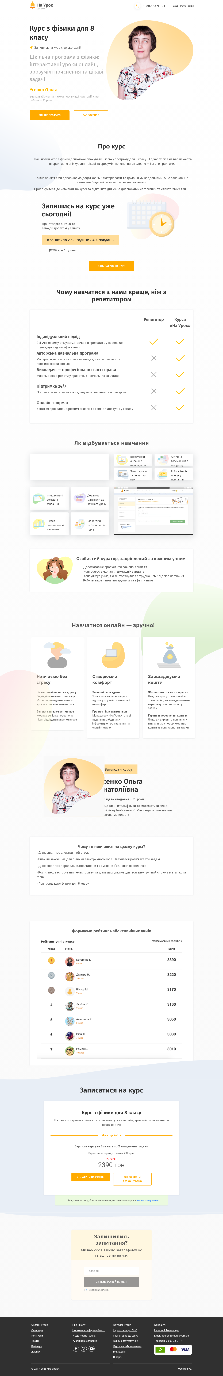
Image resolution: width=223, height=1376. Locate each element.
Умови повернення (148, 1200)
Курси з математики (125, 1340)
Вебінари (36, 1346)
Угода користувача (83, 1335)
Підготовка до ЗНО (125, 1330)
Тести (35, 1340)
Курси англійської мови (127, 1346)
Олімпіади (37, 1330)
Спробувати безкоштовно (132, 1179)
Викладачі (119, 1351)
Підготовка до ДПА (125, 1335)
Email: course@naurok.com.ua (171, 1335)
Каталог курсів (122, 1324)
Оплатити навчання (90, 1177)
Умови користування (84, 1340)
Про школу (78, 1324)
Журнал (35, 1351)
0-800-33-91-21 (154, 6)
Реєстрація (187, 5)
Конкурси (37, 1335)
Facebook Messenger (166, 1330)
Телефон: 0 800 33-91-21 (168, 1340)
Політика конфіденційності (88, 1330)
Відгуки (117, 1357)
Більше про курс (50, 115)
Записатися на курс (111, 266)
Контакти (160, 1324)
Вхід (175, 5)
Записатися (91, 115)
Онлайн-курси (39, 1324)
